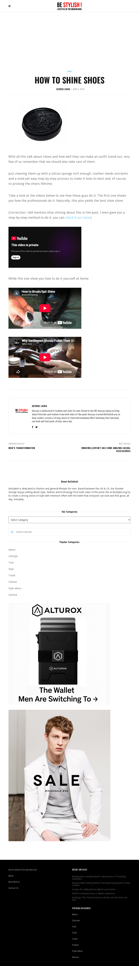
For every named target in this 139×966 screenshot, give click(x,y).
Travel (11, 575)
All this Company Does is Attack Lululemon (93, 893)
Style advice (14, 588)
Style (11, 569)
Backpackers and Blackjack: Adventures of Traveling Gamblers (99, 877)
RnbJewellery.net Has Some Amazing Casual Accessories (106, 449)
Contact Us (13, 887)
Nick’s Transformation (21, 448)
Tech (11, 562)
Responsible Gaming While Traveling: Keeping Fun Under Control (101, 884)
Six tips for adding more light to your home (93, 889)
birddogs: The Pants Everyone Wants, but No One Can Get (99, 898)
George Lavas (63, 89)
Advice (12, 549)
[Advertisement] (69, 37)
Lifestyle (13, 556)
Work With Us (14, 881)
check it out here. (78, 217)
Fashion (12, 581)
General (12, 594)
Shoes (69, 71)
